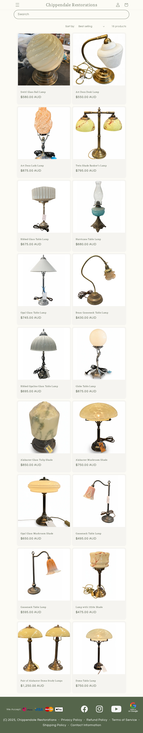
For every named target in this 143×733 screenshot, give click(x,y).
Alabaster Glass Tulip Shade (36, 460)
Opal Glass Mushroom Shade (37, 533)
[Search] (125, 14)
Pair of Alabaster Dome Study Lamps (41, 680)
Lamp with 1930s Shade (89, 607)
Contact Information (86, 725)
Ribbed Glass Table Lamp (35, 239)
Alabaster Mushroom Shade (91, 460)
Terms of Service (124, 720)
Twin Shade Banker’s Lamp (91, 165)
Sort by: (70, 26)
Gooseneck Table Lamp (88, 533)
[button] (17, 5)
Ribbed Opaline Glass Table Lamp (39, 386)
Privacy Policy (71, 720)
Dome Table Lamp (86, 680)
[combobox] (71, 14)
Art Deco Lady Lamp (32, 165)
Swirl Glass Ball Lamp (33, 92)
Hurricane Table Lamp (88, 239)
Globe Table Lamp (86, 386)
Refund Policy (96, 720)
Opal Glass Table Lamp (33, 313)
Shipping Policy (54, 725)
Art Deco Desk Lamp (87, 92)
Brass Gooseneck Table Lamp (92, 313)
